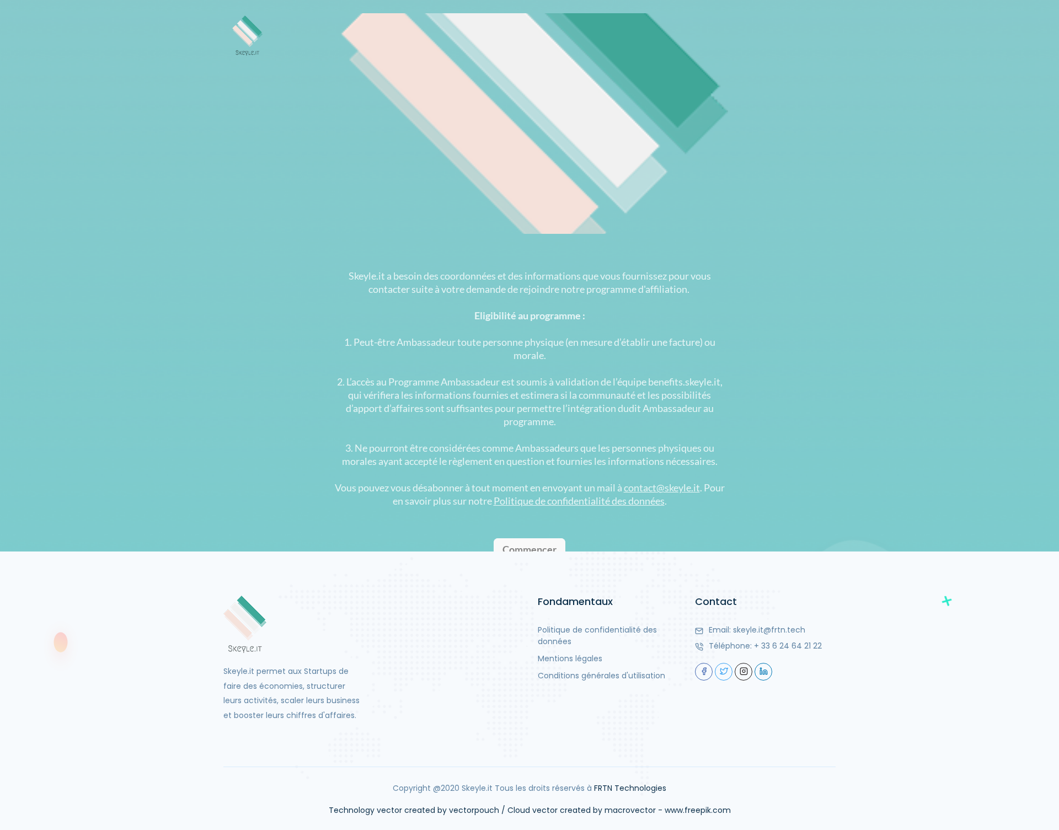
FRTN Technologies (630, 788)
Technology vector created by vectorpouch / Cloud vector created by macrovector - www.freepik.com (530, 810)
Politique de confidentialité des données (597, 635)
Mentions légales (570, 658)
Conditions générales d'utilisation (601, 675)
